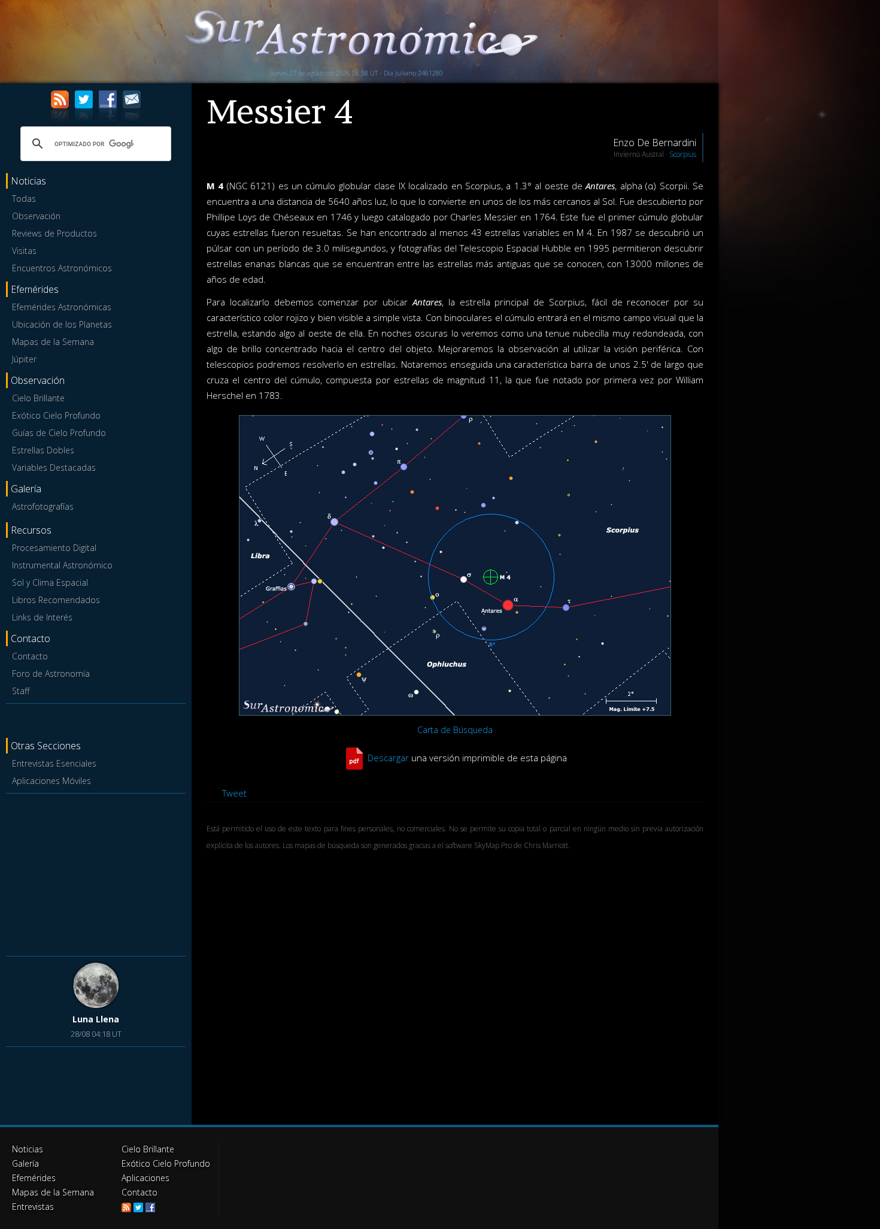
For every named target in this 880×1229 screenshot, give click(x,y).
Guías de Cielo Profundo (59, 432)
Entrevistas (33, 1206)
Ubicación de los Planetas (62, 324)
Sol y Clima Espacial (50, 582)
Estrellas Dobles (43, 450)
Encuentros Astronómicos (62, 268)
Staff (20, 691)
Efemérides (34, 1177)
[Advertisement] (96, 873)
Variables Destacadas (54, 467)
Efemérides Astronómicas (61, 307)
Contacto (30, 656)
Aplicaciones (145, 1177)
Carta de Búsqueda (455, 729)
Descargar (388, 758)
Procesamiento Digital (54, 547)
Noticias (27, 1149)
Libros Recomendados (56, 600)
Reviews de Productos (54, 233)
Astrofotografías (43, 506)
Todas (24, 198)
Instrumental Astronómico (62, 565)
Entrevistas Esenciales (54, 763)
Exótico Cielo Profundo (56, 415)
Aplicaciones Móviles (51, 780)
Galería (25, 1163)
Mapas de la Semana (53, 341)
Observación (36, 216)
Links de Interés (42, 617)
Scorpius (682, 154)
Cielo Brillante (38, 398)
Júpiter (24, 359)
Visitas (24, 250)
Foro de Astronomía (51, 673)
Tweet (234, 793)
